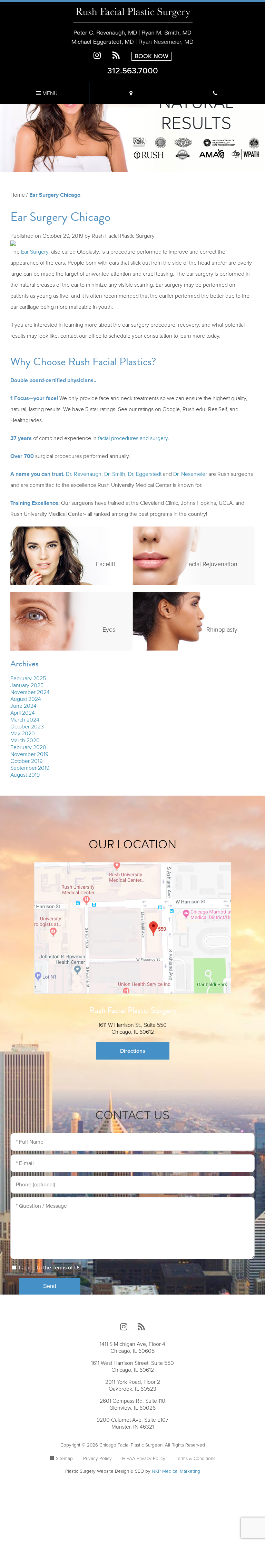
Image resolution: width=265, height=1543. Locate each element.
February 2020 (28, 747)
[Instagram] (97, 56)
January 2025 (26, 685)
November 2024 (30, 692)
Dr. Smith (114, 474)
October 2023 (27, 726)
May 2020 (22, 733)
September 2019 (29, 768)
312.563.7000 (132, 71)
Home (17, 195)
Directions (132, 1051)
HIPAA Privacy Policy (143, 1458)
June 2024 (23, 706)
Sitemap (64, 1458)
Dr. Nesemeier (190, 474)
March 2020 (25, 740)
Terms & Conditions (195, 1458)
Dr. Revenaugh (83, 474)
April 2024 (22, 712)
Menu (49, 93)
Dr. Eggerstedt (144, 474)
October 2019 (26, 761)
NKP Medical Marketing (176, 1471)
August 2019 (25, 775)
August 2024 (25, 699)
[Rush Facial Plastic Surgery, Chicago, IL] (132, 25)
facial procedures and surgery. (133, 438)
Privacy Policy (97, 1458)
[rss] (116, 56)
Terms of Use (68, 1267)
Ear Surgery (34, 251)
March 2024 (24, 719)
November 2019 (29, 754)
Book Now (151, 56)
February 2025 (28, 678)
